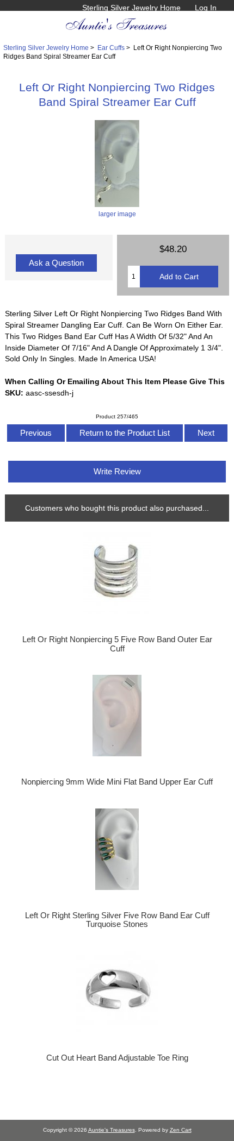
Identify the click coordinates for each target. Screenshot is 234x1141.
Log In (206, 7)
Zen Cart (181, 1130)
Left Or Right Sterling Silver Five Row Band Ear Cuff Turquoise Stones (117, 920)
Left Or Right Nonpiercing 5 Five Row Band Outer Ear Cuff (117, 644)
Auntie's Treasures (111, 1130)
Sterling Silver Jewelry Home (131, 7)
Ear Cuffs (111, 47)
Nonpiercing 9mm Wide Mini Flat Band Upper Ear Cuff (117, 782)
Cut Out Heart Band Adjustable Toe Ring (117, 1058)
